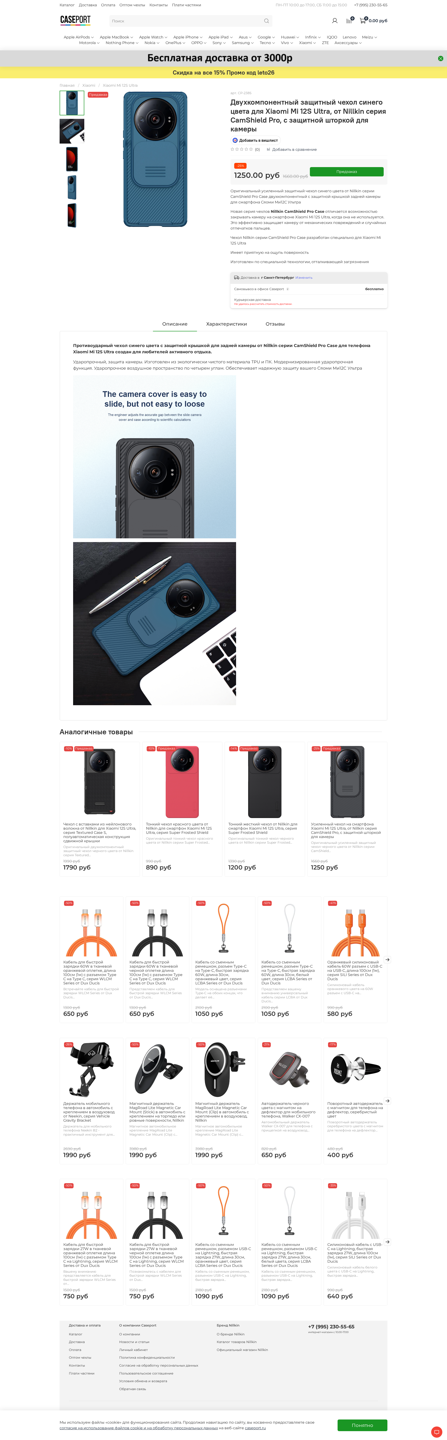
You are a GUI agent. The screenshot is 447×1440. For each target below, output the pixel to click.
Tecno (265, 43)
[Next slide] (72, 221)
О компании (129, 1334)
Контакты (158, 5)
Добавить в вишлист (258, 140)
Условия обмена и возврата (143, 1381)
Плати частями (186, 5)
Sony (217, 43)
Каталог (67, 5)
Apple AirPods (77, 37)
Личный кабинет (133, 1350)
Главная (67, 85)
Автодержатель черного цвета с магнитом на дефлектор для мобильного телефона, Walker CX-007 (288, 1109)
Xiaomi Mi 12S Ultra (120, 85)
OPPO (197, 43)
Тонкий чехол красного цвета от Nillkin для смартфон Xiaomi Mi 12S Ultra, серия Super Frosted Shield (179, 828)
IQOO (332, 37)
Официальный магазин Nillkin (242, 1350)
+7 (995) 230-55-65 (370, 5)
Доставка (88, 5)
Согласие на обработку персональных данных (158, 1365)
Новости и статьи (134, 1342)
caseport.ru (255, 1428)
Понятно (362, 1425)
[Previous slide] (96, 159)
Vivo (285, 43)
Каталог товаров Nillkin (237, 1342)
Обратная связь (132, 1389)
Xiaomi (305, 43)
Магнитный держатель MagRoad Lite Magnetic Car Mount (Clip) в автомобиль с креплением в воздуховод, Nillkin (222, 1111)
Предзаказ (346, 171)
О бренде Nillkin (230, 1334)
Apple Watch (151, 37)
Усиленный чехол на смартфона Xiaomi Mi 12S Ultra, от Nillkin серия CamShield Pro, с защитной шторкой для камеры (346, 830)
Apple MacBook (114, 37)
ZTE (325, 43)
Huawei (288, 37)
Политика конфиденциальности (147, 1357)
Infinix (311, 37)
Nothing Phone (120, 43)
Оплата (108, 5)
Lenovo (349, 37)
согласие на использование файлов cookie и (103, 1428)
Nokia (150, 43)
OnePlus (173, 43)
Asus (243, 37)
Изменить (303, 277)
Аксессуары (346, 43)
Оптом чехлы (132, 5)
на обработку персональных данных (182, 1428)
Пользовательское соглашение (146, 1373)
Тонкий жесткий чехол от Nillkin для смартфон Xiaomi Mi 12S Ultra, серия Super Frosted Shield (263, 828)
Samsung (241, 43)
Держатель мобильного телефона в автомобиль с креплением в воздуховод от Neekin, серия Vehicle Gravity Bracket (89, 1111)
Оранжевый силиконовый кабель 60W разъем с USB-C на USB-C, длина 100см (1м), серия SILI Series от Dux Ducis (354, 970)
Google (264, 37)
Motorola (87, 43)
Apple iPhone (186, 37)
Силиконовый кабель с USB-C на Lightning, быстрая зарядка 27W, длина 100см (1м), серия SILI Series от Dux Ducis (355, 1252)
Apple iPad (219, 37)
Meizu (367, 37)
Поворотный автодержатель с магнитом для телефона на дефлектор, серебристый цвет (355, 1109)
